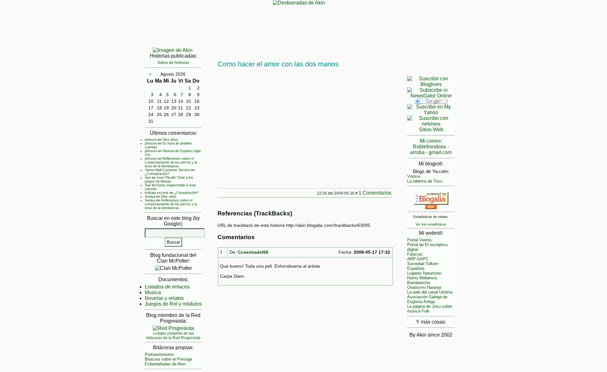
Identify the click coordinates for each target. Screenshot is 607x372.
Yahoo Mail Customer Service (167, 170)
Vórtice (413, 176)
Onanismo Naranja (424, 287)
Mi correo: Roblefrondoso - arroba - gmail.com (431, 146)
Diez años (170, 139)
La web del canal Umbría (429, 292)
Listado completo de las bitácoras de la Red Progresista (173, 335)
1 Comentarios (375, 192)
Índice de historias (173, 62)
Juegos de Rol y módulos (173, 304)
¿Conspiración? (157, 174)
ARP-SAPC (417, 259)
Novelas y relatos (164, 298)
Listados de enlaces (167, 286)
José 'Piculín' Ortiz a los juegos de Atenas (169, 179)
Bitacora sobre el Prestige (168, 359)
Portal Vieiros (419, 240)
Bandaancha (418, 282)
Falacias (415, 254)
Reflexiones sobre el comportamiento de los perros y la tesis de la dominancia (171, 162)
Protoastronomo (159, 354)
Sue (148, 177)
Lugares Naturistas (424, 273)
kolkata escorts (157, 193)
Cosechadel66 (253, 252)
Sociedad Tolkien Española (422, 266)
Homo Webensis (422, 278)
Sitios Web (431, 129)
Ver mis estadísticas (430, 224)
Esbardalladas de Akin (165, 364)
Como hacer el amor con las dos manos (278, 64)
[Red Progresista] (173, 328)
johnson (151, 139)
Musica (153, 292)
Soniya (150, 196)
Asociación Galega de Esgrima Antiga (427, 299)
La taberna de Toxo (424, 181)
